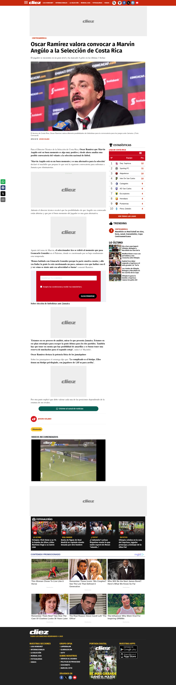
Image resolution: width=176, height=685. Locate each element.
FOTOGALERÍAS (44, 519)
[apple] (132, 655)
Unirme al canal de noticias (71, 409)
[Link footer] (39, 632)
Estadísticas (122, 145)
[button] (3, 181)
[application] (68, 460)
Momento (37, 429)
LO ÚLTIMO (116, 242)
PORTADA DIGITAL (98, 643)
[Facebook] (61, 677)
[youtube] (75, 677)
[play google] (132, 649)
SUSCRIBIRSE (88, 296)
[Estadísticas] (120, 2)
